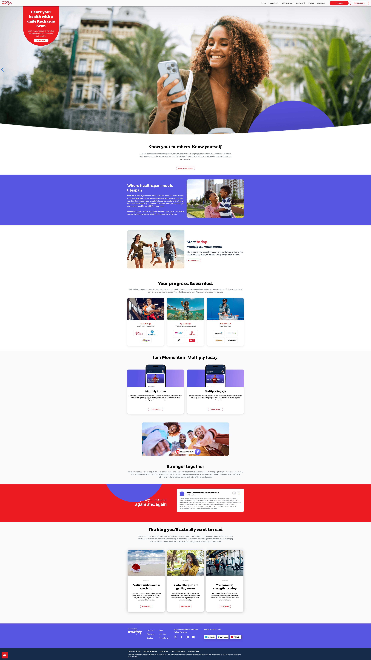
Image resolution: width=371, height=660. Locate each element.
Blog (161, 630)
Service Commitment (150, 651)
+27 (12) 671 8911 (133, 656)
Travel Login (359, 3)
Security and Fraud (193, 651)
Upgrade (339, 3)
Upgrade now (164, 638)
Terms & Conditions (134, 651)
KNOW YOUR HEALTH (185, 168)
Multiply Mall (300, 3)
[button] (368, 70)
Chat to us (150, 630)
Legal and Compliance (178, 651)
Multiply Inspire (274, 3)
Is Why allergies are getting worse (185, 586)
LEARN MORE (155, 409)
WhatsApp (150, 634)
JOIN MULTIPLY (193, 260)
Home (264, 3)
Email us (150, 638)
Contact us (321, 3)
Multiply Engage (287, 3)
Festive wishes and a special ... (146, 586)
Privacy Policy (164, 651)
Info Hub (311, 3)
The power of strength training (225, 586)
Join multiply (41, 38)
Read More (146, 606)
